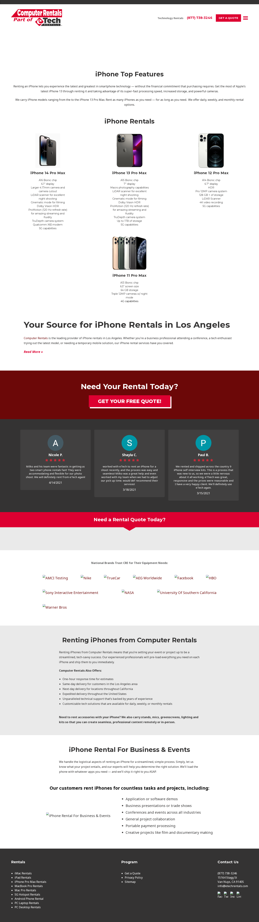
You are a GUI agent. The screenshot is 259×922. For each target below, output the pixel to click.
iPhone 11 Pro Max (129, 275)
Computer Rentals (36, 338)
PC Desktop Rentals (28, 907)
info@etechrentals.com (233, 886)
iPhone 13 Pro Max (129, 173)
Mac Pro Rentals (25, 890)
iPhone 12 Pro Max (211, 173)
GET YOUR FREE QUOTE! (129, 401)
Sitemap (130, 882)
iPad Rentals (23, 877)
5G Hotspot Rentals (27, 894)
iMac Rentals (23, 873)
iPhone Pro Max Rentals (30, 882)
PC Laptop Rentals (27, 903)
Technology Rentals (170, 18)
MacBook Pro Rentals (29, 886)
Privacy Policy (134, 877)
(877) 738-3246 (199, 18)
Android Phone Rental (29, 899)
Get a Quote (228, 18)
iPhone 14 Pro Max (47, 173)
